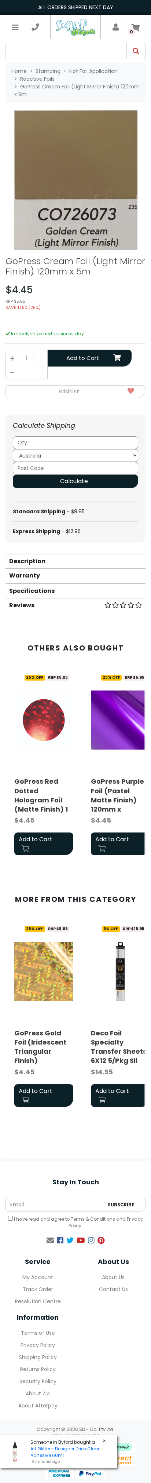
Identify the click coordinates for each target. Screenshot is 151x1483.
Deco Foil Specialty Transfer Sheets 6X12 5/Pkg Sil (119, 1046)
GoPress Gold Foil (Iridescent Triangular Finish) (40, 1046)
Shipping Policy (38, 1357)
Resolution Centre (38, 1301)
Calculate (74, 481)
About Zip (38, 1393)
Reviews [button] (21, 605)
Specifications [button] (32, 591)
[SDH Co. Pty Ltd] (75, 27)
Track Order (38, 1289)
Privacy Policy (38, 1345)
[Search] (136, 51)
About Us (113, 1277)
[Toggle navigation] (15, 27)
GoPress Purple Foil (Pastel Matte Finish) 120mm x (117, 795)
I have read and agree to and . (78, 1222)
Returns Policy (38, 1369)
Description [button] (27, 561)
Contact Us (113, 1289)
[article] (43, 764)
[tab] (75, 561)
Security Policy (37, 1381)
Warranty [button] (24, 575)
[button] (75, 391)
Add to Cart (82, 358)
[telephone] (35, 27)
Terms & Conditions (93, 1219)
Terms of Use (38, 1333)
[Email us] (50, 1240)
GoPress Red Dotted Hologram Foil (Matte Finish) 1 (41, 795)
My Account (37, 1277)
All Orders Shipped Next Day (75, 7)
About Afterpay (38, 1405)
